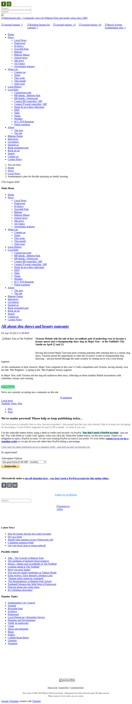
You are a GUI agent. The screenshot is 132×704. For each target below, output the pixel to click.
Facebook (42, 671)
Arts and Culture (55, 666)
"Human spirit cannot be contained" (26, 578)
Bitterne (76, 660)
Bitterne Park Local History (94, 654)
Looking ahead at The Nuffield (23, 566)
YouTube (87, 671)
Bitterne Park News (69, 654)
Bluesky (65, 671)
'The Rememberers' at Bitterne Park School (30, 581)
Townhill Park (54, 660)
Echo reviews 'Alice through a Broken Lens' (30, 575)
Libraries (12, 640)
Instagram (54, 671)
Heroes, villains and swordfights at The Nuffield (32, 563)
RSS (96, 671)
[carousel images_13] (64, 24)
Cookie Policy (64, 688)
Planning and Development (21, 620)
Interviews (72, 666)
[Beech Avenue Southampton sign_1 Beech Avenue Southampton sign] (118, 27)
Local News (14, 173)
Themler (36, 701)
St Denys (12, 611)
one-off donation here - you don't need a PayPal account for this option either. (67, 478)
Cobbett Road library (18, 637)
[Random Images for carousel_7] (40, 27)
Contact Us (51, 654)
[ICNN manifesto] (66, 680)
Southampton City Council (21, 602)
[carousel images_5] (12, 24)
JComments (66, 397)
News (11, 170)
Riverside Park (15, 608)
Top (66, 649)
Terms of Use (52, 688)
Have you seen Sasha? (19, 569)
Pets (20, 403)
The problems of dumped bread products (28, 561)
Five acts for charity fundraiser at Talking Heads (32, 572)
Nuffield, (6, 403)
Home (11, 167)
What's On (115, 654)
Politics (11, 634)
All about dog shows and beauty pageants (35, 326)
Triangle (12, 605)
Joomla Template (10, 701)
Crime (11, 626)
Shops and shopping (18, 629)
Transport (12, 643)
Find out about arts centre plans (23, 587)
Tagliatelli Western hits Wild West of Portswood (32, 584)
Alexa (103, 671)
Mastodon (76, 671)
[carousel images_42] (90, 24)
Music (11, 631)
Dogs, (14, 403)
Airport (80, 666)
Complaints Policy (77, 688)
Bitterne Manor (66, 660)
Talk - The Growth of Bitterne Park (26, 558)
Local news (7, 400)
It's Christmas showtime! (20, 590)
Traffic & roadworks (18, 623)
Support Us (38, 654)
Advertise (25, 654)
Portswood (13, 614)
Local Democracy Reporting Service (26, 617)
